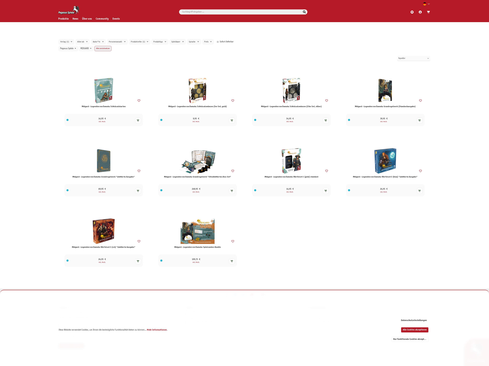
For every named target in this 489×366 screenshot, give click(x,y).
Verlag (64, 42)
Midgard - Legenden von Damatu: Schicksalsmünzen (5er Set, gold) (197, 106)
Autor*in (96, 42)
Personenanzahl (115, 42)
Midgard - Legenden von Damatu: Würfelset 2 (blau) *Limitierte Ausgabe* (385, 177)
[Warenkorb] (427, 12)
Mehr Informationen (157, 330)
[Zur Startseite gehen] (68, 10)
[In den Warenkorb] (138, 120)
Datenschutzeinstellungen (414, 320)
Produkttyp (158, 42)
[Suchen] (304, 11)
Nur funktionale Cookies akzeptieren (410, 339)
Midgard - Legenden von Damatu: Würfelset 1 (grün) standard (291, 177)
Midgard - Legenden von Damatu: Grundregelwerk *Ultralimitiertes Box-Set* (197, 177)
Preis (206, 42)
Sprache (192, 42)
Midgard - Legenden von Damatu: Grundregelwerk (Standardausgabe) (385, 106)
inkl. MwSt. (102, 121)
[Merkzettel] (412, 12)
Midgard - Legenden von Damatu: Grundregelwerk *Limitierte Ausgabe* (103, 177)
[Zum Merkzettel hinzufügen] (138, 100)
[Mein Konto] (420, 12)
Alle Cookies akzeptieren (415, 330)
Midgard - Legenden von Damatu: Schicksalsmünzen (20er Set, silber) (291, 106)
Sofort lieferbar (227, 42)
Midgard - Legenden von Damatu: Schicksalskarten (104, 106)
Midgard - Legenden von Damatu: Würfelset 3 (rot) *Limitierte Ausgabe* (103, 247)
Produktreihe (138, 42)
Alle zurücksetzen (103, 48)
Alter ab (80, 42)
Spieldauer (176, 42)
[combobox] (240, 11)
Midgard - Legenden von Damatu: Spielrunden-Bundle (197, 247)
